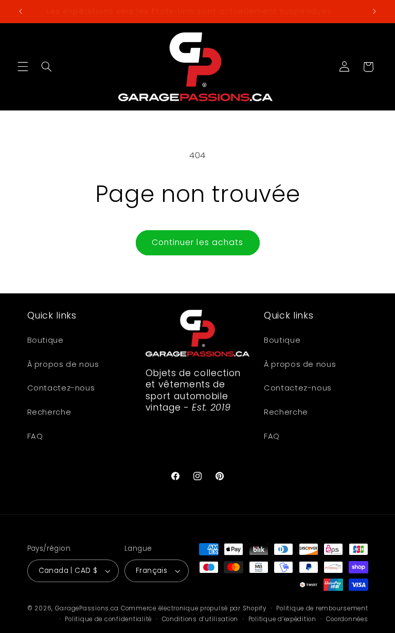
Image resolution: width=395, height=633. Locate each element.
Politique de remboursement (322, 608)
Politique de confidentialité (108, 619)
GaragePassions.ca (87, 608)
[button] (22, 67)
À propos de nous (63, 364)
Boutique (45, 340)
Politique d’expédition (282, 619)
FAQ (35, 436)
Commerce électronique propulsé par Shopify (193, 608)
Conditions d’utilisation (200, 619)
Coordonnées (347, 619)
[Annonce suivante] (374, 11)
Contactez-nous (61, 388)
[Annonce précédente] (20, 11)
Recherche (49, 412)
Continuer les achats (197, 242)
